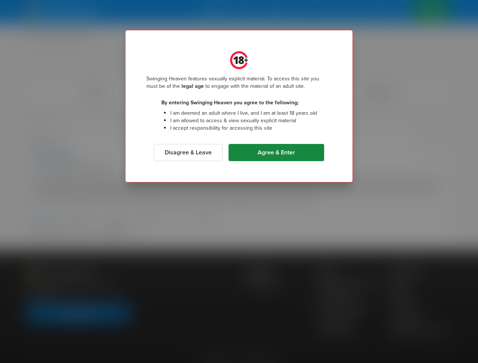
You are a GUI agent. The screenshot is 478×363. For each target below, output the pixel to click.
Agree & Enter (276, 152)
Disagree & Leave (188, 152)
